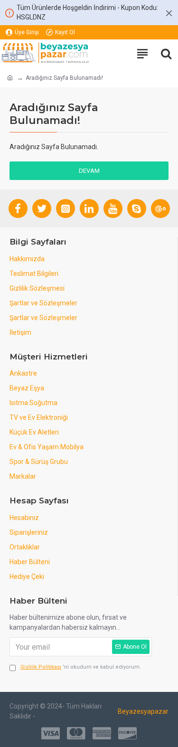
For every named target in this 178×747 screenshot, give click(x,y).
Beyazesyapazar (143, 711)
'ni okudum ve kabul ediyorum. (80, 667)
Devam (89, 170)
